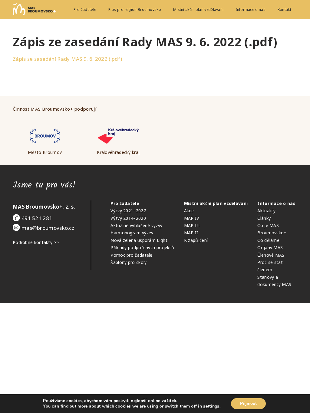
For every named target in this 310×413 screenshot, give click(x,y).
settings (211, 406)
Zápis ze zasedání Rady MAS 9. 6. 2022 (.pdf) (67, 58)
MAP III (192, 225)
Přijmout (248, 403)
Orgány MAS (270, 247)
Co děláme (268, 240)
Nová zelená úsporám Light (138, 240)
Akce (189, 210)
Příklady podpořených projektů (142, 247)
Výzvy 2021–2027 (128, 210)
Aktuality (266, 210)
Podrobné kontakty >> (36, 242)
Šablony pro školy (128, 262)
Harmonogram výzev (131, 233)
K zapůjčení (196, 240)
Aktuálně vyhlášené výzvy (136, 225)
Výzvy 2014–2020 (128, 218)
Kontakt (284, 9)
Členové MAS (270, 255)
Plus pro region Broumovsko (134, 9)
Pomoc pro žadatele (131, 255)
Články (264, 218)
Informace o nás (250, 9)
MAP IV (191, 218)
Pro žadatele (85, 9)
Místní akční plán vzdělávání (198, 9)
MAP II (191, 233)
